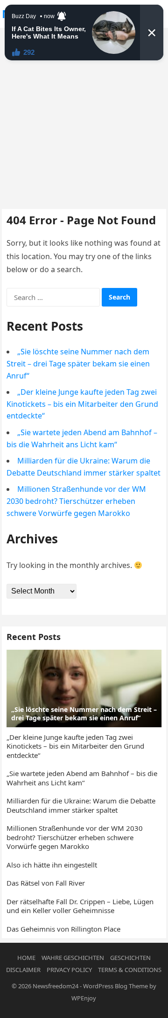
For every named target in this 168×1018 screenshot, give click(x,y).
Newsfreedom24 (55, 986)
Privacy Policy (69, 970)
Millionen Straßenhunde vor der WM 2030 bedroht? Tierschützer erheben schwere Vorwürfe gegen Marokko (76, 501)
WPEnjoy (83, 998)
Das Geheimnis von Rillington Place (63, 928)
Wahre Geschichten (73, 957)
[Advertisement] (84, 116)
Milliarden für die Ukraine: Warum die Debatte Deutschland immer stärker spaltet (81, 805)
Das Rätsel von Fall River (46, 882)
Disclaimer (23, 970)
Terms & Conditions (129, 970)
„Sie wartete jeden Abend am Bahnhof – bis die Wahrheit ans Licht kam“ (82, 778)
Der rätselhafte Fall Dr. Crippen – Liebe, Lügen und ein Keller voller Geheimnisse (80, 906)
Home (26, 957)
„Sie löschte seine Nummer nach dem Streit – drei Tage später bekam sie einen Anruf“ (78, 363)
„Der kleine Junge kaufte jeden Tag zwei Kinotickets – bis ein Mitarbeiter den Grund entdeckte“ (82, 404)
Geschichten (130, 957)
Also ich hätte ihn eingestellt (52, 864)
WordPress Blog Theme (115, 986)
